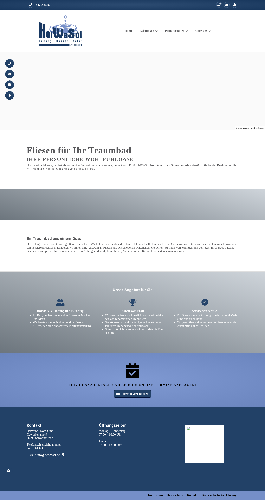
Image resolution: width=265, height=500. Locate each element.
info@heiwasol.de (48, 455)
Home (128, 30)
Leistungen (147, 30)
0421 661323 (43, 4)
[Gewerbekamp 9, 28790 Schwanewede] (9, 84)
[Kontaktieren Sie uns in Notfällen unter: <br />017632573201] (234, 5)
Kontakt (192, 495)
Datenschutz (175, 495)
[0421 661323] (219, 5)
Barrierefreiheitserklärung (219, 495)
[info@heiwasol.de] (227, 5)
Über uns (201, 30)
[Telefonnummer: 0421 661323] (30, 5)
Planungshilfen (174, 30)
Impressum (155, 495)
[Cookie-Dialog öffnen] (9, 470)
